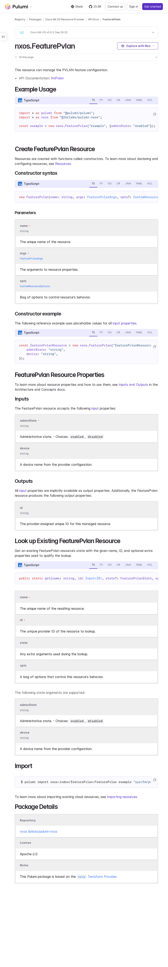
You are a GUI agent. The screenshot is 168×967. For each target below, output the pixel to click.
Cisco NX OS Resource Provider (64, 19)
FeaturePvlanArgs (102, 197)
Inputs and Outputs (133, 384)
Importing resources (122, 797)
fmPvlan (57, 78)
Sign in (133, 6)
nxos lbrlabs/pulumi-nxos (38, 831)
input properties (124, 323)
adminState (28, 420)
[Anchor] (78, 45)
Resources (63, 164)
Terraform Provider (97, 877)
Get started (152, 6)
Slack (79, 6)
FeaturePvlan (111, 19)
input (95, 408)
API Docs (93, 19)
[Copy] (154, 114)
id (21, 508)
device (25, 448)
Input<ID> (93, 578)
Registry (20, 19)
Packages (35, 19)
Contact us (115, 6)
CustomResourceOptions (35, 286)
